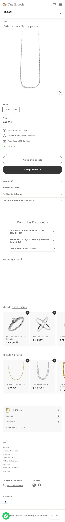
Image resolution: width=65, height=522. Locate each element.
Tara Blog (6, 471)
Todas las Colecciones (11, 468)
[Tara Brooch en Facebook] (39, 485)
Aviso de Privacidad (10, 451)
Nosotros (6, 447)
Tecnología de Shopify (36, 515)
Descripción (8, 181)
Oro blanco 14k (11, 109)
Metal (5, 104)
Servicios (6, 454)
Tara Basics (19, 307)
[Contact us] (6, 516)
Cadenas (17, 355)
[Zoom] (60, 92)
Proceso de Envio (11, 187)
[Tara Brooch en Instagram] (34, 485)
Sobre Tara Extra (9, 457)
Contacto (6, 464)
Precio (6, 118)
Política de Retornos (12, 194)
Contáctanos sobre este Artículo (19, 200)
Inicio (4, 21)
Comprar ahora (32, 169)
